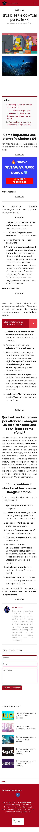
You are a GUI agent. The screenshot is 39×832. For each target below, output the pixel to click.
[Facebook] (18, 795)
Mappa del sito (24, 812)
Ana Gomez (17, 607)
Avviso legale (21, 809)
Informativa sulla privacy (22, 807)
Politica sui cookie (8, 809)
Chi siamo (8, 807)
